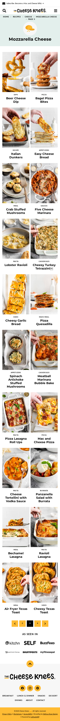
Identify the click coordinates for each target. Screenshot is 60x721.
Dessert (53, 696)
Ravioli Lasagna (44, 555)
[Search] (4, 11)
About (29, 700)
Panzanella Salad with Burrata (44, 497)
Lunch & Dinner (25, 696)
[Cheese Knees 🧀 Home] (30, 10)
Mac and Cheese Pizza (44, 440)
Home (6, 17)
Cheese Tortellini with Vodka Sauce (16, 497)
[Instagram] (30, 688)
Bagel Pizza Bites (44, 100)
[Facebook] (22, 688)
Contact (40, 700)
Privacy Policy (7, 714)
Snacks (41, 696)
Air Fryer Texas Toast (16, 610)
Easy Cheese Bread (44, 155)
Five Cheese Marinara (44, 211)
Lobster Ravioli (16, 265)
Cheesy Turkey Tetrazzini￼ (44, 266)
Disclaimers (18, 714)
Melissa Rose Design (50, 714)
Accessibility (28, 714)
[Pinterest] (37, 688)
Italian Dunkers (16, 155)
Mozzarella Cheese (46, 17)
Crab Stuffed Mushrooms (16, 211)
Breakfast (8, 696)
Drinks (18, 700)
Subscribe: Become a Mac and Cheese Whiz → (25, 3)
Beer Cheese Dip (16, 100)
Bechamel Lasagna (16, 555)
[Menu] (55, 11)
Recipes (17, 17)
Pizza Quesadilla (44, 322)
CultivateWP (35, 717)
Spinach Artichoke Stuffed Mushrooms (16, 381)
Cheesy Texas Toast (44, 610)
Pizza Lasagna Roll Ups (16, 440)
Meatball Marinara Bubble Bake (44, 379)
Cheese (28, 17)
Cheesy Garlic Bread (15, 322)
